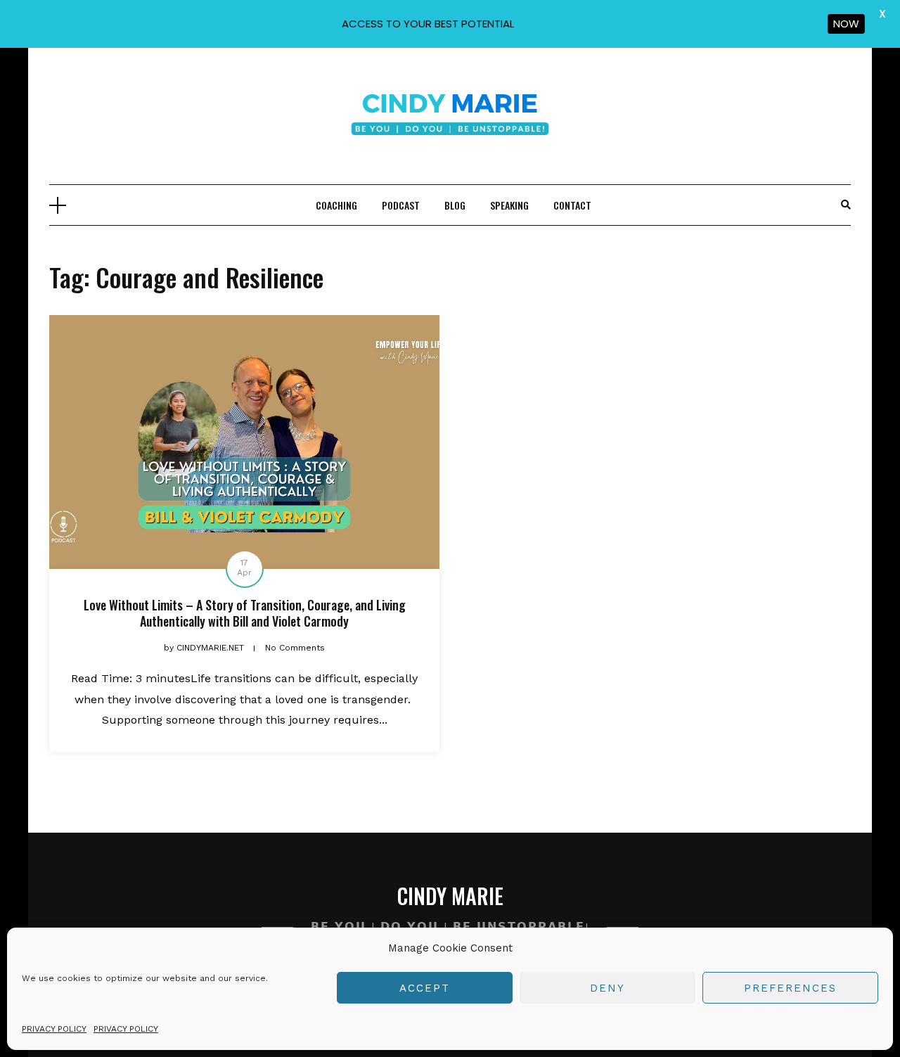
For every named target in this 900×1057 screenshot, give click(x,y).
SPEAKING (509, 205)
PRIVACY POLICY (54, 1029)
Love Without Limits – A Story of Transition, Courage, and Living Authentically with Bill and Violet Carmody (245, 613)
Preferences (790, 988)
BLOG (454, 205)
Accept (424, 988)
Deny (607, 988)
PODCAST (401, 205)
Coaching (336, 205)
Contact (572, 205)
